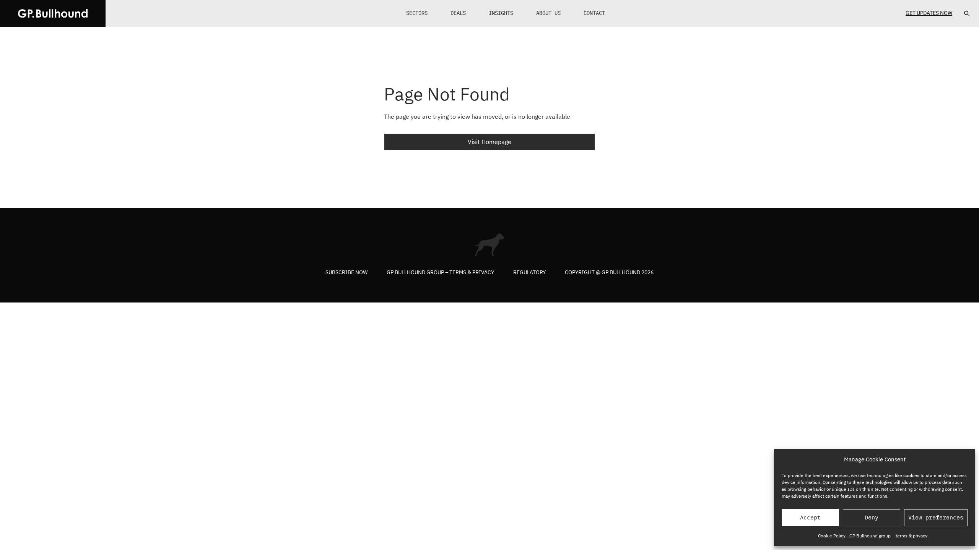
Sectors (417, 13)
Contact (594, 13)
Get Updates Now (929, 13)
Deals (458, 13)
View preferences (935, 517)
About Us (548, 13)
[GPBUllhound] (53, 13)
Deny (871, 517)
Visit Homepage (489, 142)
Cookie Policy (832, 536)
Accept (810, 517)
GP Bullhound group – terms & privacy (888, 536)
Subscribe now (346, 272)
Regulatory (529, 272)
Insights (501, 13)
